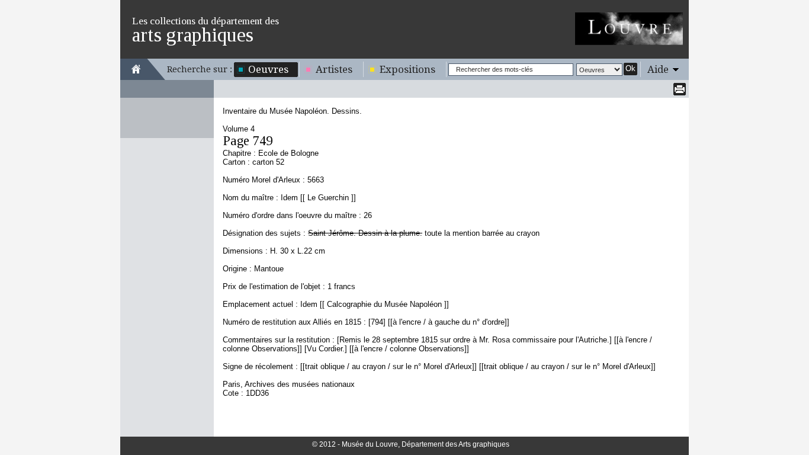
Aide (658, 69)
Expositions (407, 69)
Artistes (334, 69)
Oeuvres (268, 69)
